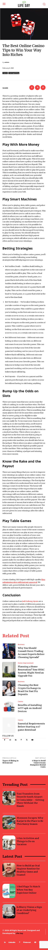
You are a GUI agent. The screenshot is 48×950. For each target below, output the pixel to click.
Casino (5, 73)
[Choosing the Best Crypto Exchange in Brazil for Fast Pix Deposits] (8, 688)
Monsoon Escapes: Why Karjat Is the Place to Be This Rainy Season (30, 820)
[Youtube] (32, 740)
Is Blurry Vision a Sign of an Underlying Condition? (29, 910)
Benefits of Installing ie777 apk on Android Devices (30, 708)
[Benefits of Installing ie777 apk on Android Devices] (8, 706)
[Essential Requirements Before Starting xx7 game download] (8, 725)
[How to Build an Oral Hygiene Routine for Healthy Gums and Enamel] (8, 870)
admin (6, 62)
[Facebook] (4, 740)
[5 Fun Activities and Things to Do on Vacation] (8, 842)
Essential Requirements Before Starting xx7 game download (31, 726)
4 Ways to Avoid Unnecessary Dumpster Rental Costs (38, 764)
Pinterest (27, 942)
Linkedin (11, 942)
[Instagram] (10, 740)
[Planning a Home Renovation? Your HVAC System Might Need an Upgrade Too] (8, 669)
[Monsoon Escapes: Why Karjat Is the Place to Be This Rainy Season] (8, 822)
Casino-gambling (14, 73)
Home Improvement (25, 663)
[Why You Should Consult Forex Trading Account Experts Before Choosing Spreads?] (8, 651)
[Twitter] (27, 740)
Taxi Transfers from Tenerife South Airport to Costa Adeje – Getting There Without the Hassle (30, 800)
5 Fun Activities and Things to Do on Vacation (28, 841)
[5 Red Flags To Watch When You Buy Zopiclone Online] (8, 891)
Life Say (19, 933)
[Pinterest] (21, 740)
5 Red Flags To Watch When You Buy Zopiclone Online (28, 889)
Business (21, 644)
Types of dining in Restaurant (10, 762)
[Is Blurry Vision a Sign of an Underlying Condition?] (8, 911)
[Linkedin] (16, 740)
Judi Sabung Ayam (30, 601)
